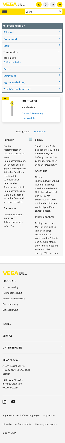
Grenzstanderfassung (14, 298)
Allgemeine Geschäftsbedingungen (21, 415)
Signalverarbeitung (14, 82)
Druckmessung (10, 304)
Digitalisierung (10, 309)
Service (7, 335)
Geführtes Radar (12, 62)
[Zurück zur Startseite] (15, 273)
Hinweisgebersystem (46, 424)
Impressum (49, 415)
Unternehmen (12, 347)
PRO (5, 98)
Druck (6, 45)
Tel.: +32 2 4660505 (13, 379)
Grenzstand (10, 39)
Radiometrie (9, 57)
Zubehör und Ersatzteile (17, 89)
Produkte (9, 281)
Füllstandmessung (12, 292)
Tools (7, 323)
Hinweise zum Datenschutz (17, 424)
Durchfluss (9, 75)
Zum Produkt (28, 118)
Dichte (7, 69)
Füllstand (8, 32)
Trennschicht (10, 52)
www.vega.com (10, 387)
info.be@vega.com (12, 383)
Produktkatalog (10, 287)
